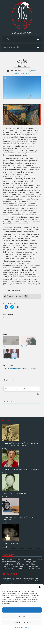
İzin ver (22, 610)
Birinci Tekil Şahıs (9, 359)
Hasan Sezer (22, 66)
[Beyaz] (11, 340)
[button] (40, 587)
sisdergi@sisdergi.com (10, 581)
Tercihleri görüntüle (22, 622)
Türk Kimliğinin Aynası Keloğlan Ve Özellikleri (21, 469)
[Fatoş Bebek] (28, 340)
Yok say (22, 616)
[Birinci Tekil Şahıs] (11, 353)
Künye (27, 627)
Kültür (18, 365)
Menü (6, 39)
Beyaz (5, 346)
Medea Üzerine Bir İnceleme (15, 493)
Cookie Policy (18, 627)
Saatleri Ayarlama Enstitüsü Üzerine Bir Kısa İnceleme (21, 518)
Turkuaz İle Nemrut (11, 544)
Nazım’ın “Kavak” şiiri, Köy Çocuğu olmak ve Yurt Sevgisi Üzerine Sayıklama (21, 444)
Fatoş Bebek (26, 346)
